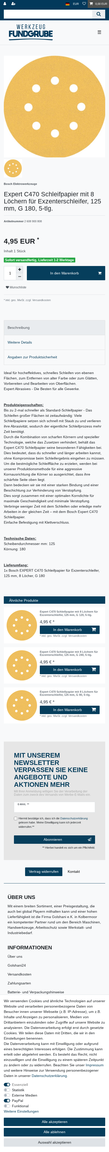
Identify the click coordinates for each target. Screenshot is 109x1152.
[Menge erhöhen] (19, 269)
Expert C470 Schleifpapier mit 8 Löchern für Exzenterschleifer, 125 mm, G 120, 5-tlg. (69, 613)
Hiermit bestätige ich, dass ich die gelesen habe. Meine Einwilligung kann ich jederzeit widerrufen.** (53, 823)
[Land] (67, 4)
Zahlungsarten (19, 983)
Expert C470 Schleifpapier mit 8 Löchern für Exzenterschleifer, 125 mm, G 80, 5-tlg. (69, 693)
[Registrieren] (14, 4)
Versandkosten (19, 974)
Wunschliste (17, 287)
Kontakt (74, 871)
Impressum (95, 1065)
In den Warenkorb (64, 273)
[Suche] (98, 14)
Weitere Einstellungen (21, 1111)
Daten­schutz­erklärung (49, 1076)
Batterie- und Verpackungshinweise (36, 992)
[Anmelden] (5, 4)
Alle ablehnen (54, 1132)
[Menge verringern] (19, 276)
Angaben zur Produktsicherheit (32, 357)
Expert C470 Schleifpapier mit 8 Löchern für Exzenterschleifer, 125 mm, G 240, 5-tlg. (69, 653)
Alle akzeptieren (54, 1122)
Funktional (20, 1106)
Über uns (15, 956)
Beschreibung (19, 328)
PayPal (17, 1101)
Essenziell (20, 1085)
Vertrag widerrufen (44, 871)
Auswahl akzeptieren (54, 1142)
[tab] (54, 327)
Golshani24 (17, 965)
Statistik (18, 1090)
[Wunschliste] (84, 4)
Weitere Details (20, 342)
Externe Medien (24, 1095)
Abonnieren (53, 839)
